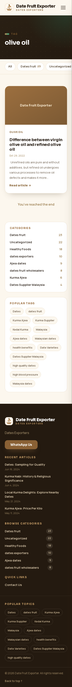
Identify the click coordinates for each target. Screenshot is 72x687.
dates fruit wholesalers (36, 270)
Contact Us (13, 585)
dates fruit (35, 311)
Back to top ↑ (14, 681)
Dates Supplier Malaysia (36, 285)
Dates (17, 311)
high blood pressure (25, 374)
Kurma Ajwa (36, 277)
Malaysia (41, 329)
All (10, 66)
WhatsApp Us (21, 445)
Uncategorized (36, 242)
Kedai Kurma (20, 329)
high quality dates (24, 365)
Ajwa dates (36, 263)
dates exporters (36, 256)
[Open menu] (63, 7)
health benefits (22, 347)
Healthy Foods (36, 249)
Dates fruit (31, 66)
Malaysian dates (45, 338)
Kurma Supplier (44, 320)
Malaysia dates (22, 383)
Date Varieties (49, 347)
